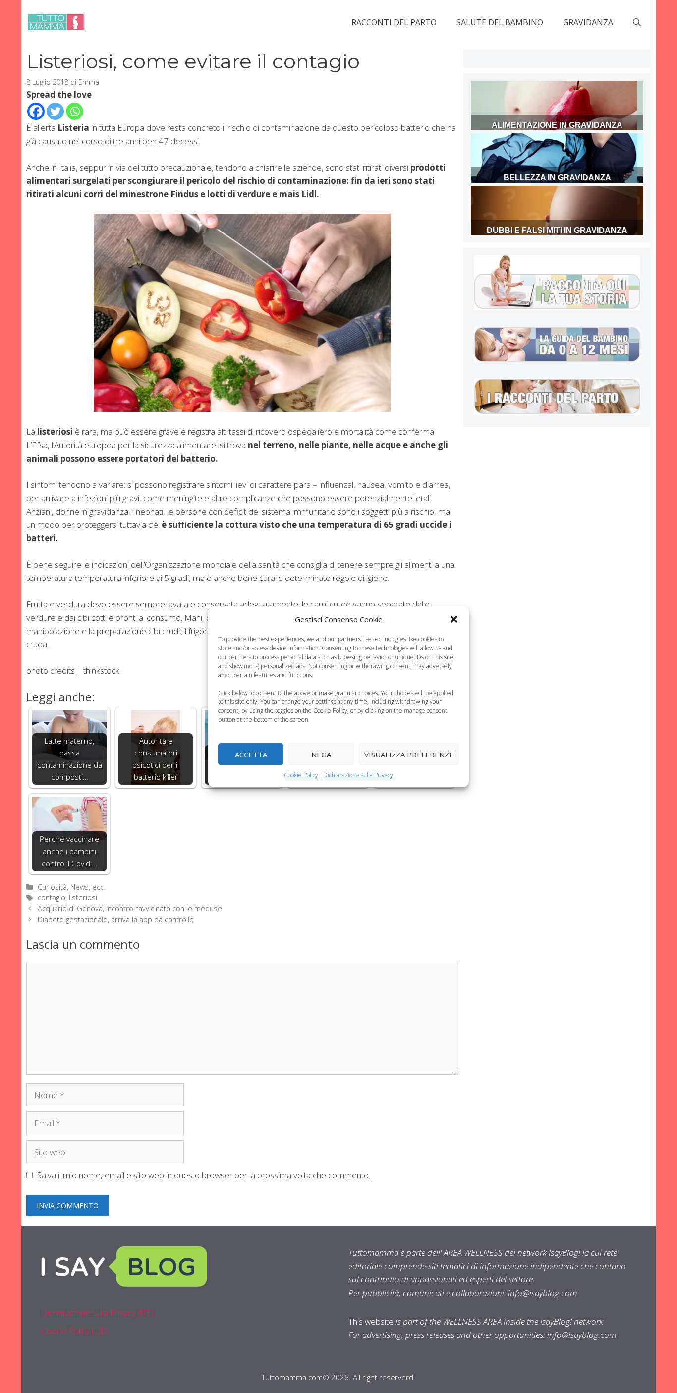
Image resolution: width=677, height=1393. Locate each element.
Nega (321, 754)
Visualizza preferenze (408, 754)
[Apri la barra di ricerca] (637, 22)
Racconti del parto (394, 22)
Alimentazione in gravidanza (557, 125)
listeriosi (83, 897)
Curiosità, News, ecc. (71, 887)
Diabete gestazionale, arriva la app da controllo (116, 919)
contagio (51, 897)
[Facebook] (36, 111)
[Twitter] (55, 111)
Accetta (251, 754)
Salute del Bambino (499, 22)
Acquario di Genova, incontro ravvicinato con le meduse (130, 908)
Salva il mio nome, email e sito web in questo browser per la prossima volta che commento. (203, 1175)
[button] (454, 619)
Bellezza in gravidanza (557, 178)
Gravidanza (588, 22)
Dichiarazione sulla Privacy (358, 775)
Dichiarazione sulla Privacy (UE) (97, 1312)
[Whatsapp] (74, 111)
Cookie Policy (301, 775)
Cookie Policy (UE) (74, 1330)
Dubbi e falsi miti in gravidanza (557, 230)
